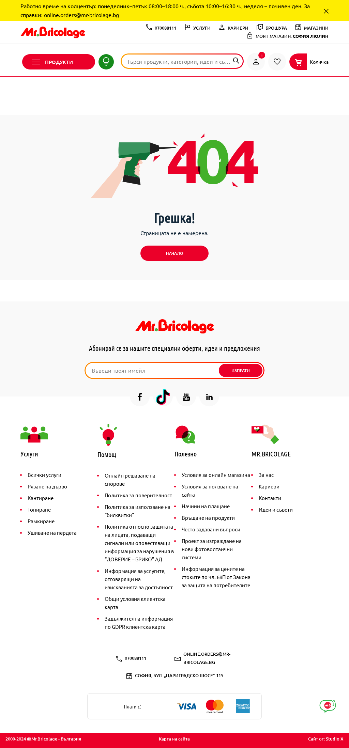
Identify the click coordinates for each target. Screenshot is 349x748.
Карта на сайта (174, 739)
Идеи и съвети (276, 509)
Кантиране (41, 498)
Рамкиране (41, 521)
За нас (266, 474)
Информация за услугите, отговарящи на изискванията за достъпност (139, 578)
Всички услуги (44, 474)
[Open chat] (327, 706)
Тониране (39, 509)
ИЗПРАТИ (240, 370)
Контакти (270, 498)
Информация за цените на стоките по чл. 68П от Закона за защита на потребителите (216, 576)
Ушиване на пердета (52, 532)
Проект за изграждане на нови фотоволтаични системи (212, 548)
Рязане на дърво (47, 486)
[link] (256, 62)
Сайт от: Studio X (326, 739)
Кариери (269, 486)
